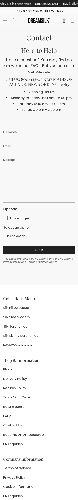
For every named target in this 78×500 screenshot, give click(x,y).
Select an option (17, 227)
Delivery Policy (15, 378)
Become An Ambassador (24, 434)
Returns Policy (14, 388)
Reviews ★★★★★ (18, 345)
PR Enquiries (13, 444)
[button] (14, 20)
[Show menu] (5, 20)
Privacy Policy (11, 262)
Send (39, 249)
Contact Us (12, 425)
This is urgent (21, 218)
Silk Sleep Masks (16, 317)
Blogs (7, 369)
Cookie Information (19, 486)
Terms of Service (37, 262)
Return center (14, 406)
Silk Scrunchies (15, 326)
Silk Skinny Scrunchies (20, 335)
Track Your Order (17, 397)
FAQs (7, 416)
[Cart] (72, 20)
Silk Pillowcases (16, 307)
